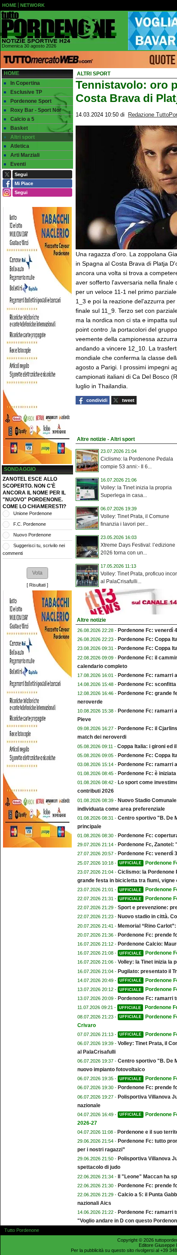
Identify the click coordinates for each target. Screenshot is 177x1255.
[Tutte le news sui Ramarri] (58, 27)
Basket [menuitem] (19, 128)
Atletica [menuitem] (19, 146)
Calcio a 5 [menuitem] (22, 119)
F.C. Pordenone (29, 524)
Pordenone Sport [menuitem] (31, 101)
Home (11, 73)
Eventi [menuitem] (18, 164)
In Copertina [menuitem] (25, 83)
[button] (37, 572)
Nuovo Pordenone (32, 534)
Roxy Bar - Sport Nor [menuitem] (35, 110)
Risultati (37, 584)
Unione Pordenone (32, 513)
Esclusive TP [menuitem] (26, 92)
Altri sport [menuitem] (22, 137)
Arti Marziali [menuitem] (25, 155)
